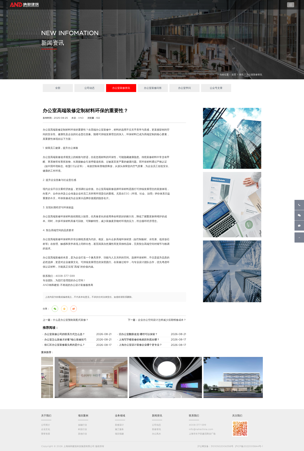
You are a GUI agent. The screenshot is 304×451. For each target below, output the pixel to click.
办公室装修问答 (153, 87)
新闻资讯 (157, 415)
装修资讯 (156, 429)
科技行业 (82, 429)
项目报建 (119, 433)
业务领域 (120, 415)
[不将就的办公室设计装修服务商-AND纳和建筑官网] (25, 4)
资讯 (241, 74)
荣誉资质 (45, 433)
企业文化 (45, 429)
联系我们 (194, 415)
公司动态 (89, 87)
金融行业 (82, 425)
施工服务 (119, 429)
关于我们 (46, 415)
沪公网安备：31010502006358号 (215, 446)
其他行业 (82, 433)
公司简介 (45, 425)
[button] (45, 377)
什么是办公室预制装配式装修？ (70, 319)
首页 (234, 74)
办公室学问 (184, 87)
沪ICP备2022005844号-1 (249, 446)
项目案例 (83, 415)
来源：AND (77, 118)
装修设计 (119, 425)
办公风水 (156, 433)
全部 (57, 87)
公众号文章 (216, 87)
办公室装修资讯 (254, 74)
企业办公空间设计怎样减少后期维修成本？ (162, 319)
